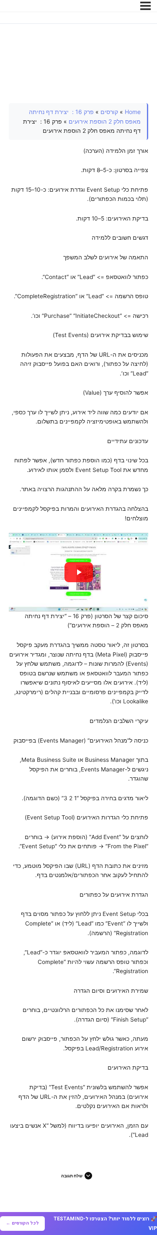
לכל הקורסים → (22, 1223)
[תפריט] (145, 6)
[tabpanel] (79, 621)
